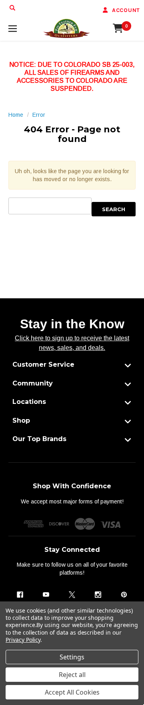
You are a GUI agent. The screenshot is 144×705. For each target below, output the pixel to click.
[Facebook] (20, 594)
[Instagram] (98, 594)
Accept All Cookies (72, 692)
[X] (72, 594)
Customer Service (43, 364)
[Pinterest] (124, 594)
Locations (29, 401)
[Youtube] (46, 594)
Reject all (72, 674)
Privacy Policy (23, 639)
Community (32, 383)
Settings (72, 657)
